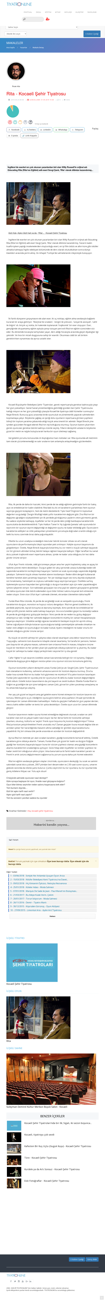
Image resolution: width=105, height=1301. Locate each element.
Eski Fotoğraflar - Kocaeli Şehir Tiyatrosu (46, 1180)
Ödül (38, 12)
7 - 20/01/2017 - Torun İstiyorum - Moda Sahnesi (33, 898)
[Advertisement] (52, 151)
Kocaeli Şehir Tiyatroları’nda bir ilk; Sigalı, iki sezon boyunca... (58, 1123)
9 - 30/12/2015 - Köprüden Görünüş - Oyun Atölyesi (34, 906)
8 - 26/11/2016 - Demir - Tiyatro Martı (28, 902)
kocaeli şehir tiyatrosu (42, 810)
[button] (48, 19)
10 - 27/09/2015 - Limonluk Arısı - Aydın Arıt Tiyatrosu (36, 910)
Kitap (58, 12)
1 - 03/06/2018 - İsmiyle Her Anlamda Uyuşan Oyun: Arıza (37, 875)
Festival (28, 12)
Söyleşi (68, 12)
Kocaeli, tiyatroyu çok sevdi (39, 1134)
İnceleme (92, 12)
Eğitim (48, 12)
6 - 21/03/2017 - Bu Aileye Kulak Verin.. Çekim (31, 895)
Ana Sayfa (10, 47)
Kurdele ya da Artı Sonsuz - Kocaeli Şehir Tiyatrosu (52, 1169)
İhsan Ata (16, 86)
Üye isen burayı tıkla (58, 861)
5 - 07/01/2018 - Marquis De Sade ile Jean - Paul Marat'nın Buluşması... (43, 891)
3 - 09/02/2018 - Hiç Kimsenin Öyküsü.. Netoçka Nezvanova (38, 883)
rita (29, 810)
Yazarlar (23, 47)
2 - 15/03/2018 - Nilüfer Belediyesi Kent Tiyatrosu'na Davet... (39, 879)
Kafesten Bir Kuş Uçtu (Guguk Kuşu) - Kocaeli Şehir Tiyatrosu (57, 1146)
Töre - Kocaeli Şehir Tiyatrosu (40, 1157)
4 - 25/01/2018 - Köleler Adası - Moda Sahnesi (32, 887)
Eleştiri (80, 12)
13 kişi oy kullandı (41, 124)
